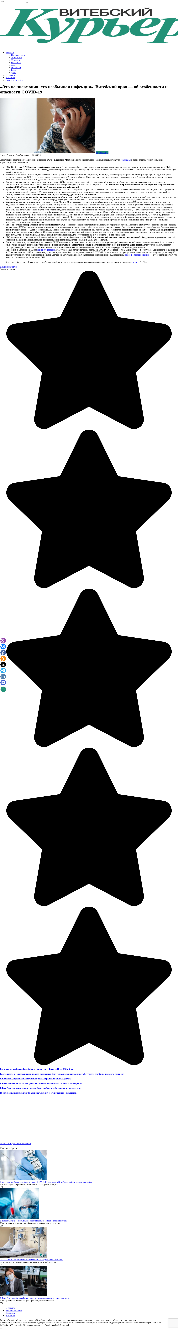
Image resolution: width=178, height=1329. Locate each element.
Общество (16, 67)
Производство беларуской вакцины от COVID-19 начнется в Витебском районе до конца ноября (46, 1182)
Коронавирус (102, 152)
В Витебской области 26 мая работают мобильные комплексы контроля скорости (41, 1083)
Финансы (15, 60)
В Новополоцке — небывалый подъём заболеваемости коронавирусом (33, 1221)
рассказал (126, 160)
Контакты (10, 77)
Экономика (16, 57)
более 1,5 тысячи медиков (137, 255)
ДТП (13, 72)
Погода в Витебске (15, 80)
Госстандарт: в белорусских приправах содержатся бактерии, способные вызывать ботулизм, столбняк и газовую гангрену (62, 1074)
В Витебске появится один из (14, 1088)
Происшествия (18, 55)
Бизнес (14, 70)
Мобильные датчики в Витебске (15, 1143)
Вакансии (10, 1313)
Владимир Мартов (9, 267)
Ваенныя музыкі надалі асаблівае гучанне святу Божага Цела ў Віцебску (36, 1069)
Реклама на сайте (14, 1310)
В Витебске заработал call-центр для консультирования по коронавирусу (34, 1298)
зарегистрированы (46, 250)
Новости (10, 52)
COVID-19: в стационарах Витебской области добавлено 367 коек (31, 1259)
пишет (136, 262)
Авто (13, 65)
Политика (16, 62)
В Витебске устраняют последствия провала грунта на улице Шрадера (35, 1078)
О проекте (10, 75)
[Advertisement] (83, 1120)
